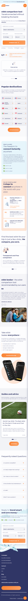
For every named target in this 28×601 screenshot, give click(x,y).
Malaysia (20, 118)
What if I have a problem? (9, 497)
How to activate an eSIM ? (15, 56)
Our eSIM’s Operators (5, 557)
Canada (6, 123)
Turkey (6, 108)
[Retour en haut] (25, 598)
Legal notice (20, 598)
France (19, 98)
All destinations (14, 130)
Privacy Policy (13, 598)
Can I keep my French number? (10, 476)
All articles (14, 443)
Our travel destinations (6, 560)
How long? (5, 33)
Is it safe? (5, 490)
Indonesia (20, 113)
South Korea (7, 118)
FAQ (2, 571)
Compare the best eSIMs (6, 562)
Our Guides (3, 576)
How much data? (19, 33)
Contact (3, 568)
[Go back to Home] (5, 5)
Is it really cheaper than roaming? (11, 469)
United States (8, 98)
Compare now (13, 42)
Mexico (6, 113)
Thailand (20, 123)
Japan (19, 103)
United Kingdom (7, 103)
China (19, 108)
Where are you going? (8, 26)
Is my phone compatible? (9, 462)
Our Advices (4, 579)
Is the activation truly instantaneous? (12, 483)
